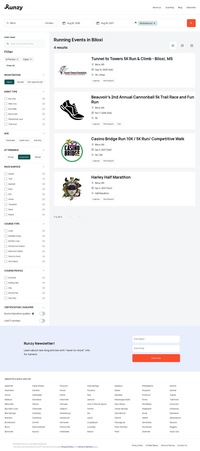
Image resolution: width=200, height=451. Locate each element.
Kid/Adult (10, 140)
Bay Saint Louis (11, 408)
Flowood (63, 385)
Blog (180, 7)
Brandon (8, 417)
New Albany (120, 404)
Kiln (88, 413)
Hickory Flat (65, 427)
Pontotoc (146, 395)
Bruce (7, 427)
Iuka (89, 395)
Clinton (35, 404)
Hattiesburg (65, 413)
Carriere (36, 390)
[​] (173, 46)
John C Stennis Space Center (97, 406)
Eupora (35, 431)
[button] (24, 75)
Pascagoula (120, 422)
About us (157, 7)
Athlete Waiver (152, 445)
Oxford (118, 417)
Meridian (118, 395)
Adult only (24, 140)
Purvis (144, 399)
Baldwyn (8, 399)
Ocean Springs (121, 408)
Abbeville (9, 385)
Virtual (11, 157)
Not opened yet (35, 82)
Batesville (9, 404)
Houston (91, 390)
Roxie (144, 413)
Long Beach (92, 422)
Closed (20, 82)
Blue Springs (10, 413)
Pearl (117, 431)
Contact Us (182, 445)
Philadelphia (147, 385)
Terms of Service (85, 446)
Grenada (63, 404)
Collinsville (37, 408)
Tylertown (174, 399)
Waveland (174, 413)
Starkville (146, 431)
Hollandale (64, 431)
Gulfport (63, 408)
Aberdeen (9, 390)
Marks (117, 390)
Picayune (146, 390)
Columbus (36, 417)
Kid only (37, 140)
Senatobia (146, 422)
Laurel (90, 417)
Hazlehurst (65, 417)
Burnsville (9, 431)
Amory (7, 395)
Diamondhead (38, 427)
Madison (118, 385)
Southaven (147, 427)
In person (24, 157)
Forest (63, 390)
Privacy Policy (67, 446)
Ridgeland (146, 408)
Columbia (36, 413)
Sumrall (173, 390)
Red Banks (147, 404)
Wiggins (173, 427)
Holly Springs (93, 385)
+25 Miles (49, 23)
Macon (90, 431)
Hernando (64, 422)
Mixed (38, 157)
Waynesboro (175, 417)
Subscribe (191, 7)
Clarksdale (37, 395)
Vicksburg (174, 408)
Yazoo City (174, 431)
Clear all (11, 65)
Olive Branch (120, 413)
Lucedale (91, 427)
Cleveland (36, 399)
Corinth (35, 422)
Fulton (62, 395)
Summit (173, 385)
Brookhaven (10, 422)
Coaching (169, 7)
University (174, 404)
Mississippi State (122, 399)
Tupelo (173, 395)
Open (9, 82)
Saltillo (145, 417)
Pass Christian (121, 427)
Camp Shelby (38, 385)
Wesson (173, 422)
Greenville (64, 399)
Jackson (91, 399)
